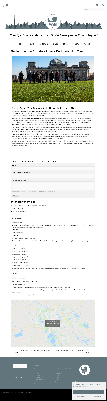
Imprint (57, 383)
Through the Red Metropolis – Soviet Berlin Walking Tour (33, 351)
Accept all (88, 391)
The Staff (58, 377)
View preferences (97, 396)
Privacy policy (27, 392)
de (3, 5)
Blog (65, 44)
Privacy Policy (59, 386)
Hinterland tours (39, 377)
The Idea (58, 375)
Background (59, 373)
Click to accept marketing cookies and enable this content (53, 323)
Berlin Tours (38, 375)
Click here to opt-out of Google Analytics (12, 398)
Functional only (81, 396)
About (87, 44)
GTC (57, 381)
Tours (31, 44)
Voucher (36, 381)
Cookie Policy (77, 386)
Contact (58, 379)
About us (57, 371)
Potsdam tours (38, 373)
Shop (55, 44)
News (76, 44)
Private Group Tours (40, 379)
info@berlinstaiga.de (19, 211)
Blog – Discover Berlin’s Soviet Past (63, 368)
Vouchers (43, 44)
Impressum (84, 386)
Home (20, 44)
